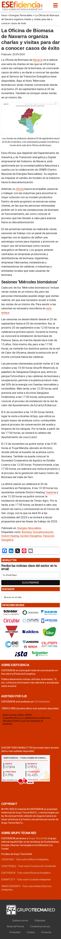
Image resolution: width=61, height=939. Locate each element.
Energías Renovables (20, 15)
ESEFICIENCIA (22, 6)
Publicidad (39, 920)
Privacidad (15, 932)
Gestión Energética (31, 536)
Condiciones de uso (40, 926)
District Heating (10, 536)
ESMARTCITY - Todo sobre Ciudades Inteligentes (26, 879)
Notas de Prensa (15, 926)
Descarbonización (43, 532)
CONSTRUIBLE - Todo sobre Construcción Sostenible (28, 866)
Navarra (37, 59)
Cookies (31, 932)
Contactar (46, 932)
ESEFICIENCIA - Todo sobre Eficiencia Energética (26, 873)
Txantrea (51, 492)
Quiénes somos (20, 920)
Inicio (4, 15)
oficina (19, 189)
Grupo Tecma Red (38, 838)
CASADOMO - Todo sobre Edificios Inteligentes (25, 859)
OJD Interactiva (42, 701)
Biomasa (27, 532)
